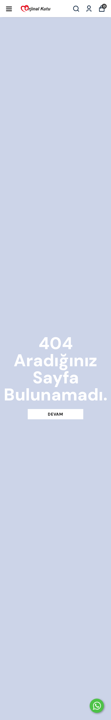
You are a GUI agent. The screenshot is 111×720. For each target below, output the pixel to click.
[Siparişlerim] (88, 8)
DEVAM (55, 414)
